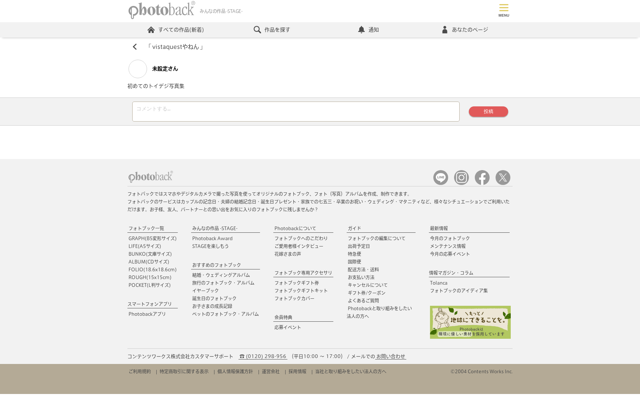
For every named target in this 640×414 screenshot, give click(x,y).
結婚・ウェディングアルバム (221, 275)
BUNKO (150, 254)
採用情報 (297, 371)
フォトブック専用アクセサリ (303, 273)
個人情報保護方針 (235, 371)
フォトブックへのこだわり (301, 238)
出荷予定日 (359, 246)
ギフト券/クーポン (367, 293)
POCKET (150, 285)
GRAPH (153, 238)
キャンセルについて (368, 285)
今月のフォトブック (450, 238)
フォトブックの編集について (377, 238)
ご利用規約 (140, 371)
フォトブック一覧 (146, 228)
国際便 (354, 261)
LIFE (145, 246)
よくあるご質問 (363, 300)
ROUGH (150, 277)
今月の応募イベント (450, 254)
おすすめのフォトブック (216, 265)
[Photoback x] (502, 183)
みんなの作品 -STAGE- (214, 228)
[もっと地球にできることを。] (470, 337)
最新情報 (439, 228)
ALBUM (149, 261)
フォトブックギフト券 (296, 283)
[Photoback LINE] (440, 183)
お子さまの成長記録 (212, 306)
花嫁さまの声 (287, 254)
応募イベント (287, 327)
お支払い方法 (361, 277)
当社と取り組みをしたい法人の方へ (350, 371)
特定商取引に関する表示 (184, 371)
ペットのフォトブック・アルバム (225, 314)
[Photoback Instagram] (461, 183)
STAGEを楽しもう (210, 246)
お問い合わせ (390, 356)
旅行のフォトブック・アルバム (223, 283)
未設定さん (164, 68)
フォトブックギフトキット (301, 290)
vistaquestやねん (175, 47)
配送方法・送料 (363, 269)
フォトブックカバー (294, 298)
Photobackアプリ (147, 314)
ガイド (354, 228)
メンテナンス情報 (448, 246)
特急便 (354, 254)
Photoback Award (212, 238)
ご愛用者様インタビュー (298, 246)
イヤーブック (205, 290)
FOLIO (153, 269)
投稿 (488, 111)
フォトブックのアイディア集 (459, 290)
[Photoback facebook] (482, 183)
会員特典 (283, 317)
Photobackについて (295, 228)
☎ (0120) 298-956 (263, 356)
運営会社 (271, 371)
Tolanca (438, 283)
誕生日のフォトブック (214, 298)
